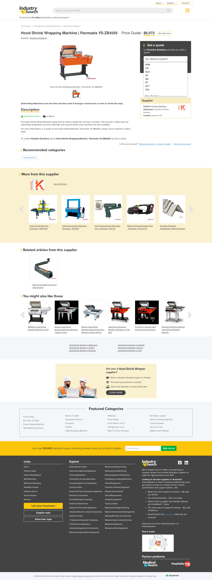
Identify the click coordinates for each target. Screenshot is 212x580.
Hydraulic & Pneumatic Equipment (82, 508)
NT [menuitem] (146, 82)
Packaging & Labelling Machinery (47, 26)
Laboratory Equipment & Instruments (84, 528)
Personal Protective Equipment (117, 487)
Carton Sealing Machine (33, 424)
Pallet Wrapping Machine (76, 431)
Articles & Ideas (30, 471)
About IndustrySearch (32, 475)
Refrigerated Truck (116, 427)
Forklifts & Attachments (78, 504)
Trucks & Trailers (111, 504)
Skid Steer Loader (158, 416)
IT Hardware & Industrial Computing (83, 520)
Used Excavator (157, 423)
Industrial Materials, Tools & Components (85, 512)
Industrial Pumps (76, 516)
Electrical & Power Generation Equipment (85, 491)
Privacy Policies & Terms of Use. (83, 576)
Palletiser (112, 416)
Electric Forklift (72, 416)
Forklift (68, 427)
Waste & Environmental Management (120, 512)
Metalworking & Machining (115, 471)
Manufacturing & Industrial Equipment (84, 532)
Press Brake (113, 419)
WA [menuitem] (147, 79)
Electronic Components (78, 495)
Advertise (186, 3)
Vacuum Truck (156, 427)
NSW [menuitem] (147, 64)
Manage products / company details (155, 144)
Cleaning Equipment (77, 475)
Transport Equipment (113, 499)
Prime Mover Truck (116, 423)
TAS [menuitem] (147, 89)
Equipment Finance (74, 419)
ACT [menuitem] (147, 86)
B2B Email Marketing (32, 483)
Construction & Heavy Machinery (82, 479)
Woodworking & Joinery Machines (118, 520)
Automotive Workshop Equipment (82, 471)
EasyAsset (169, 514)
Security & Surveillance (114, 491)
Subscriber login (43, 519)
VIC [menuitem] (147, 68)
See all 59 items (60, 184)
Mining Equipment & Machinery (117, 475)
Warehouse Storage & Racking (117, 508)
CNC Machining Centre (33, 428)
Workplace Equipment (113, 524)
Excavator (69, 423)
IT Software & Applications (79, 524)
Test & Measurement (113, 495)
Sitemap (27, 499)
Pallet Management (113, 483)
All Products (26, 26)
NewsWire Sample (31, 487)
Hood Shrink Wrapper (71, 26)
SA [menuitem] (146, 75)
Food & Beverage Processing (80, 499)
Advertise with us (31, 491)
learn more (115, 392)
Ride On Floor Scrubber (118, 431)
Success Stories (30, 495)
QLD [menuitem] (147, 71)
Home (26, 467)
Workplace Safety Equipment (116, 528)
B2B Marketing (30, 479)
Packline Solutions (38, 38)
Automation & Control (78, 467)
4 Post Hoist (28, 417)
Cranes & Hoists (75, 487)
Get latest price (164, 33)
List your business (43, 506)
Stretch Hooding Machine (161, 419)
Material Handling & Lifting (115, 467)
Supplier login (43, 512)
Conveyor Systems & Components (83, 483)
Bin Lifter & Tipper (31, 420)
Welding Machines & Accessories (118, 516)
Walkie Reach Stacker (159, 431)
